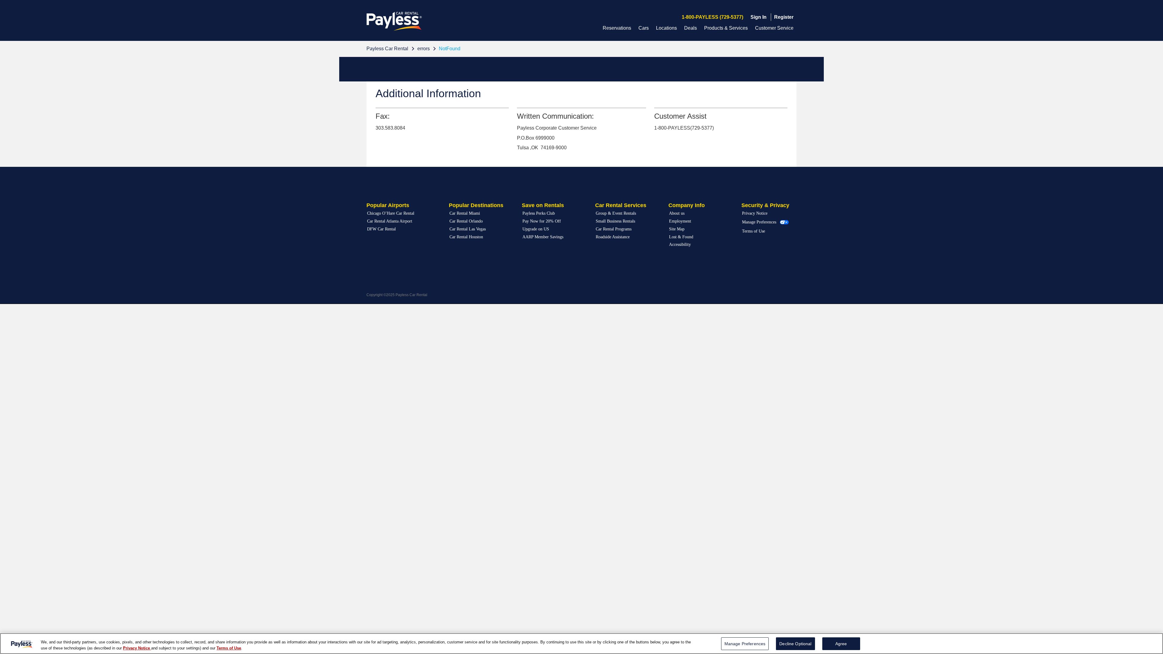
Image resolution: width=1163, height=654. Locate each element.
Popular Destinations (476, 205)
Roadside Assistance (613, 237)
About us (676, 213)
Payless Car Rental (387, 48)
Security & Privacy (765, 205)
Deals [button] (690, 28)
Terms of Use (753, 231)
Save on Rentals (543, 205)
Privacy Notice (754, 213)
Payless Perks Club (538, 213)
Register (784, 17)
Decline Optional (795, 643)
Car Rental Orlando (466, 221)
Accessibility (680, 244)
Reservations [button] (617, 28)
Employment (680, 221)
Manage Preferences (759, 222)
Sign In (758, 17)
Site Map (676, 229)
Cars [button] (643, 28)
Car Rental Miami (464, 213)
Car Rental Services (620, 205)
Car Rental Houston (466, 237)
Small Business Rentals (615, 221)
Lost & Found (681, 237)
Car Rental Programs (613, 229)
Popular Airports (387, 205)
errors (423, 48)
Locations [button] (666, 28)
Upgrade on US (535, 229)
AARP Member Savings (542, 237)
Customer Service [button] (774, 28)
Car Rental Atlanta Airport (389, 221)
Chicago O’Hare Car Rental (390, 213)
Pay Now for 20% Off (541, 221)
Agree (841, 643)
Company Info (686, 205)
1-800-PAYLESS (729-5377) (712, 17)
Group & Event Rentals (616, 213)
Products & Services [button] (726, 28)
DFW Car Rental (381, 229)
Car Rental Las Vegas (467, 229)
